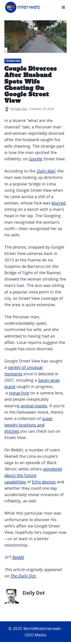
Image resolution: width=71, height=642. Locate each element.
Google (35, 158)
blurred (58, 203)
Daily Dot (20, 109)
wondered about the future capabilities (33, 475)
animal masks (34, 405)
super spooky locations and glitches (28, 425)
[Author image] (6, 109)
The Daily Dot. (23, 575)
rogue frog (19, 392)
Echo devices (44, 481)
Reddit (18, 557)
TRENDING (13, 61)
